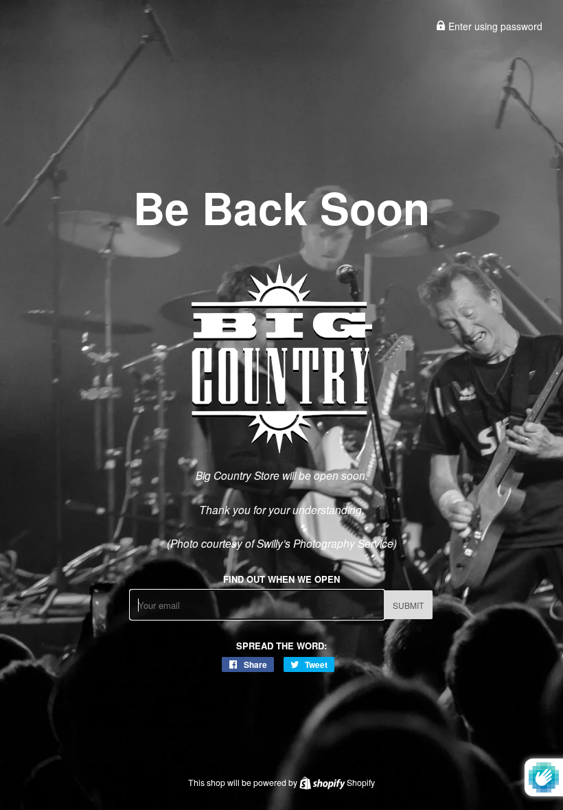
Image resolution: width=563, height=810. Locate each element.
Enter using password (494, 26)
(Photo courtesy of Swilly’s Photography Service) (282, 543)
